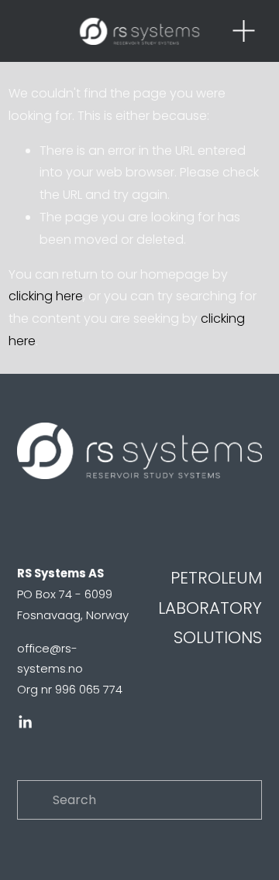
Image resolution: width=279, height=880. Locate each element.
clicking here (46, 296)
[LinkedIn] (25, 722)
